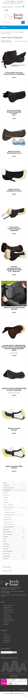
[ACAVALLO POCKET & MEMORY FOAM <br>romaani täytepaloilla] (14, 374)
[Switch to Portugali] (7, 10)
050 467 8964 (20, 1)
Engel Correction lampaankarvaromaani (14, 190)
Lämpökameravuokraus (9, 620)
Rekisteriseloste (7, 640)
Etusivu (2, 32)
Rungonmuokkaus (8, 618)
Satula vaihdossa (7, 607)
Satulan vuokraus (7, 616)
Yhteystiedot (6, 642)
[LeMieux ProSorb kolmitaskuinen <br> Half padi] (14, 293)
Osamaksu (6, 624)
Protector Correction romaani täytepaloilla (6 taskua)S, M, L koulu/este (14, 269)
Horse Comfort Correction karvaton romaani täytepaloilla (14, 73)
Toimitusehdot (7, 636)
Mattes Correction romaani (14, 429)
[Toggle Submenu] (23, 485)
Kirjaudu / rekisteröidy (8, 6)
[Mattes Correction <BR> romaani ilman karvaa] (14, 137)
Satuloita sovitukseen (8, 611)
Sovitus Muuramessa (8, 609)
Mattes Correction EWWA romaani (14, 467)
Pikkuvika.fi (22, 689)
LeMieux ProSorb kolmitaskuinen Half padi (14, 308)
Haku (15, 652)
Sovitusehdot (6, 638)
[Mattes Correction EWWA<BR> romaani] (14, 452)
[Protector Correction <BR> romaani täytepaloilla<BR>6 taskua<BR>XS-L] (14, 96)
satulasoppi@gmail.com (11, 1)
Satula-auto (6, 613)
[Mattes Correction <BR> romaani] (14, 414)
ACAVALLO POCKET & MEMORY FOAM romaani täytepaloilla (14, 389)
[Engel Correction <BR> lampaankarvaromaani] (14, 175)
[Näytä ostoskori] (22, 7)
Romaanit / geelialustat (19, 32)
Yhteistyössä (6, 622)
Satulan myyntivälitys (8, 605)
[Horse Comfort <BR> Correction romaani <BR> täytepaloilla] (14, 213)
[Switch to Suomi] (5, 10)
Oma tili (5, 634)
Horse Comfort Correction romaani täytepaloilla (14, 228)
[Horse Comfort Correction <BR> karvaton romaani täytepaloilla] (14, 58)
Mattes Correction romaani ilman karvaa (14, 152)
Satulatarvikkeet (9, 32)
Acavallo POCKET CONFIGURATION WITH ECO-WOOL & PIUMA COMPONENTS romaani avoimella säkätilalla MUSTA (14, 348)
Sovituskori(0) (18, 6)
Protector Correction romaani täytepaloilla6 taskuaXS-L (14, 113)
